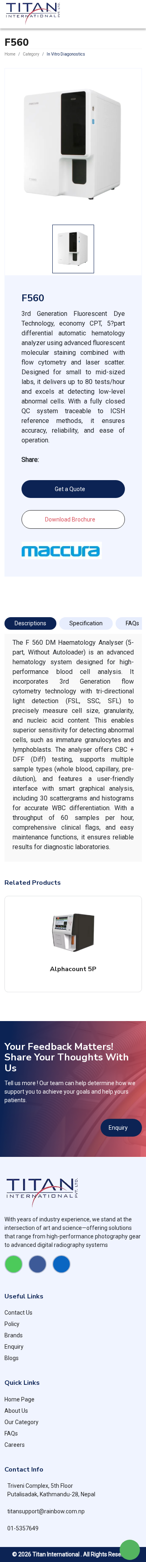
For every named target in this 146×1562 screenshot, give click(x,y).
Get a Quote (70, 489)
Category (31, 54)
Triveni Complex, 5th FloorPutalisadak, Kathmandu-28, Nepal (51, 1490)
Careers (14, 1445)
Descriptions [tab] (30, 623)
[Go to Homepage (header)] (33, 14)
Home (9, 54)
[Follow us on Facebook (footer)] (37, 1264)
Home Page (19, 1399)
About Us (16, 1411)
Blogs (11, 1358)
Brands (13, 1335)
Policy (11, 1324)
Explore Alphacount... (70, 944)
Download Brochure (70, 519)
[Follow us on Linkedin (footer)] (61, 1264)
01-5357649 (23, 1528)
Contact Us (18, 1312)
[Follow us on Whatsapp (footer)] (13, 1264)
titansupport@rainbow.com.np (46, 1511)
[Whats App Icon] (130, 1550)
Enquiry (118, 1127)
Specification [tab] (86, 623)
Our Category (21, 1422)
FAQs (11, 1433)
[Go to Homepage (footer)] (73, 1194)
